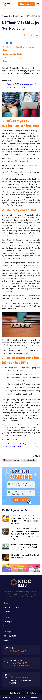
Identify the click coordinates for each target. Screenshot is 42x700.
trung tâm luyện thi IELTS (19, 446)
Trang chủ (6, 16)
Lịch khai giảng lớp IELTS (16, 87)
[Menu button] (38, 4)
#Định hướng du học (11, 460)
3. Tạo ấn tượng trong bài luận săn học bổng (18, 59)
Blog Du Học (18, 16)
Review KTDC (8, 611)
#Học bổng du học (29, 460)
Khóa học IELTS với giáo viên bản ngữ (21, 84)
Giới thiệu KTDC (9, 622)
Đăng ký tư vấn (26, 4)
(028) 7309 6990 (17, 651)
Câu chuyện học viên (11, 607)
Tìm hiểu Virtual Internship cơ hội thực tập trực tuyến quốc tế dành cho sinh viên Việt (24, 547)
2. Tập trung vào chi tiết (12, 54)
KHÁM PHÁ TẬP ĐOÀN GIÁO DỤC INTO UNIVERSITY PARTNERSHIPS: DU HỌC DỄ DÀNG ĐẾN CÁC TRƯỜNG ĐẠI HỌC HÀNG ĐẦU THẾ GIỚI (25, 534)
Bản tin (6, 640)
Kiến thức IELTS (9, 636)
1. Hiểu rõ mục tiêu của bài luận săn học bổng (18, 48)
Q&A (5, 626)
